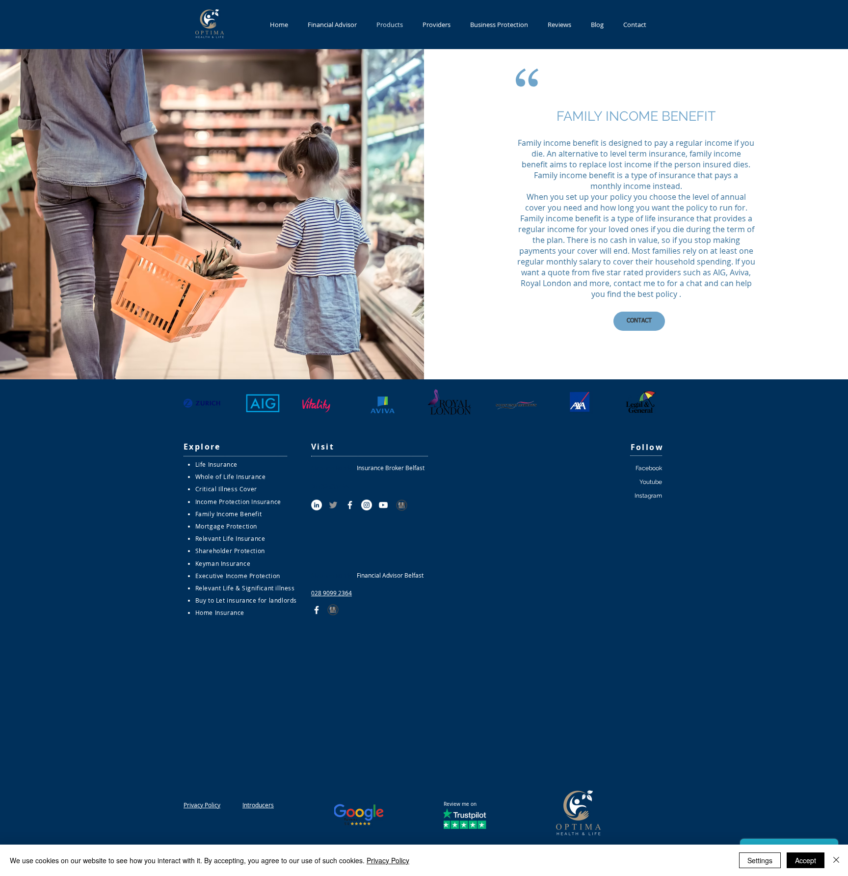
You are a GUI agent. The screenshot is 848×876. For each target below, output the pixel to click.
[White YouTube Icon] (383, 505)
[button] (639, 321)
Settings (759, 860)
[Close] (836, 860)
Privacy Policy (388, 860)
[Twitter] (333, 505)
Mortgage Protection (226, 526)
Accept (805, 860)
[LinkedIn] (316, 505)
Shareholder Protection (230, 551)
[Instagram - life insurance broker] (366, 505)
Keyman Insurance (223, 563)
